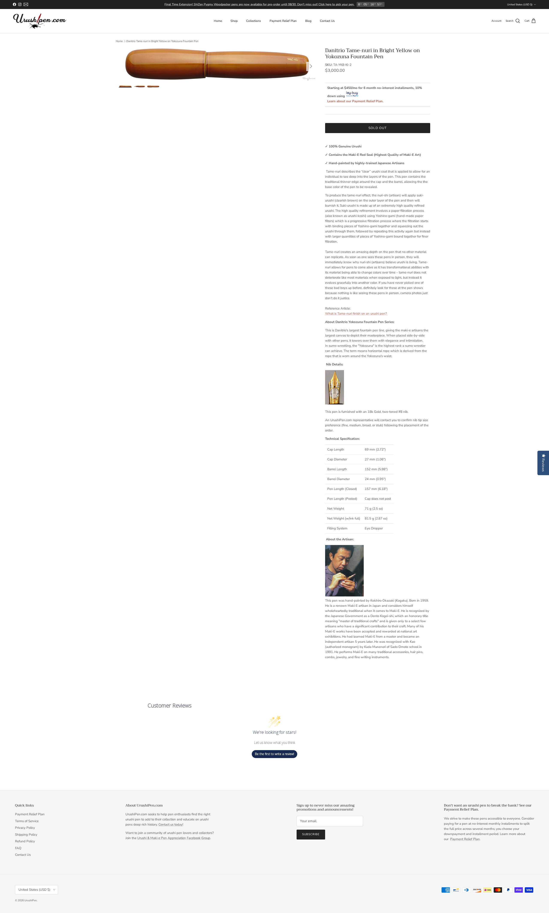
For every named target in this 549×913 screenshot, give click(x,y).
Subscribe (311, 834)
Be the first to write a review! (274, 754)
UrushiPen (30, 900)
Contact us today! (170, 824)
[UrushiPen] (39, 21)
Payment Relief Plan (283, 21)
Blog (308, 21)
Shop (234, 21)
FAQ (18, 848)
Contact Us (327, 21)
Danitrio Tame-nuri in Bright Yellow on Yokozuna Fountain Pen (162, 41)
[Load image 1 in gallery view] (217, 64)
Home (218, 21)
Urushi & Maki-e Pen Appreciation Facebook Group (173, 838)
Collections (253, 21)
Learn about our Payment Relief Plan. (355, 101)
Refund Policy (25, 841)
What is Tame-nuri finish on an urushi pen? (356, 313)
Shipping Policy (26, 834)
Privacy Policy (25, 828)
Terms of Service (27, 821)
